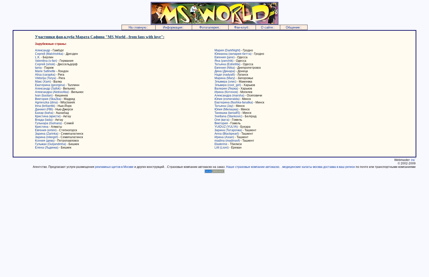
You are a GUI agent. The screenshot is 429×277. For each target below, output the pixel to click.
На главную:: (138, 27)
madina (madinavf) (227, 140)
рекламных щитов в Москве (114, 167)
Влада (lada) (44, 120)
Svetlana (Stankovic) (228, 116)
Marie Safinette (45, 71)
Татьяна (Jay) (223, 106)
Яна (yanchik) (223, 60)
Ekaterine (220, 144)
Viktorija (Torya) (45, 78)
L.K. (37, 57)
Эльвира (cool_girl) (227, 85)
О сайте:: (268, 27)
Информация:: (173, 27)
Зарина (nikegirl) (46, 137)
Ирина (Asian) (224, 137)
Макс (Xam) (43, 81)
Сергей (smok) (45, 64)
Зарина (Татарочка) (228, 130)
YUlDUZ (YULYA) (226, 126)
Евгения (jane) (224, 57)
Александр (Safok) (48, 88)
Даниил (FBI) (44, 109)
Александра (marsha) (229, 95)
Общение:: (294, 27)
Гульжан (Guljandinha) (50, 144)
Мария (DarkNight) (227, 50)
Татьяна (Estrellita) (227, 64)
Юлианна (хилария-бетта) (232, 54)
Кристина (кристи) (48, 116)
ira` (413, 160)
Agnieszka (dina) (46, 102)
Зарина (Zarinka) (46, 133)
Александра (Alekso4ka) (52, 92)
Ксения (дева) (45, 140)
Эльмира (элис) (225, 81)
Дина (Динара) (224, 71)
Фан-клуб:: (242, 27)
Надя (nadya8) (224, 74)
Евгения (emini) (46, 130)
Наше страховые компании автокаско (252, 167)
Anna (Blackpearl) (226, 133)
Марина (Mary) (224, 78)
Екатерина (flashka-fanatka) (233, 102)
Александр (42, 50)
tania (38, 67)
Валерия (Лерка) (226, 88)
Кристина (41, 126)
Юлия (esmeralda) (227, 99)
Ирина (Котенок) (226, 92)
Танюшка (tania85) (227, 113)
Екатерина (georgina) (50, 85)
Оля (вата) (221, 120)
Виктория (221, 123)
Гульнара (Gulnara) (48, 123)
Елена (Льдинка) (46, 147)
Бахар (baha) (44, 113)
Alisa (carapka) (45, 74)
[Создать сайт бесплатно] (214, 172)
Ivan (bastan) (44, 95)
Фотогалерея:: (210, 27)
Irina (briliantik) (45, 106)
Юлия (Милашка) (226, 109)
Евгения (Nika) (224, 67)
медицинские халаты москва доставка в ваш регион (318, 167)
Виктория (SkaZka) (48, 99)
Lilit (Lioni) (221, 147)
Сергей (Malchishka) (49, 54)
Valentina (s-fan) (46, 60)
